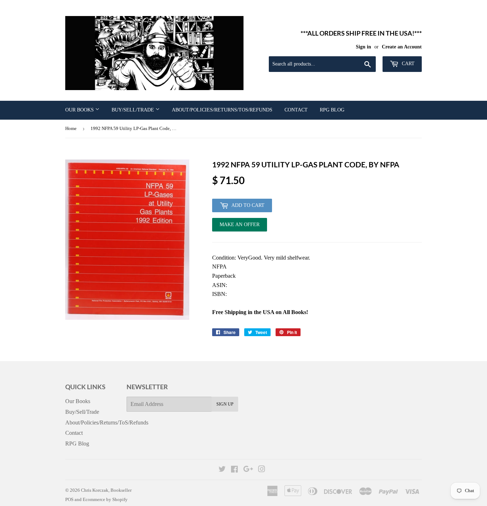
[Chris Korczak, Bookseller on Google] (248, 470)
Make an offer (239, 226)
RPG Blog (332, 110)
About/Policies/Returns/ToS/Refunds (222, 110)
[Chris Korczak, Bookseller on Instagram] (261, 470)
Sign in (363, 46)
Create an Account (402, 46)
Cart (407, 63)
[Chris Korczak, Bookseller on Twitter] (222, 470)
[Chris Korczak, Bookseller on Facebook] (234, 470)
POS (69, 499)
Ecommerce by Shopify (105, 499)
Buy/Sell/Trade (133, 110)
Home (71, 128)
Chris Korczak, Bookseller (106, 490)
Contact (296, 110)
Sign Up (225, 404)
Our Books (80, 110)
